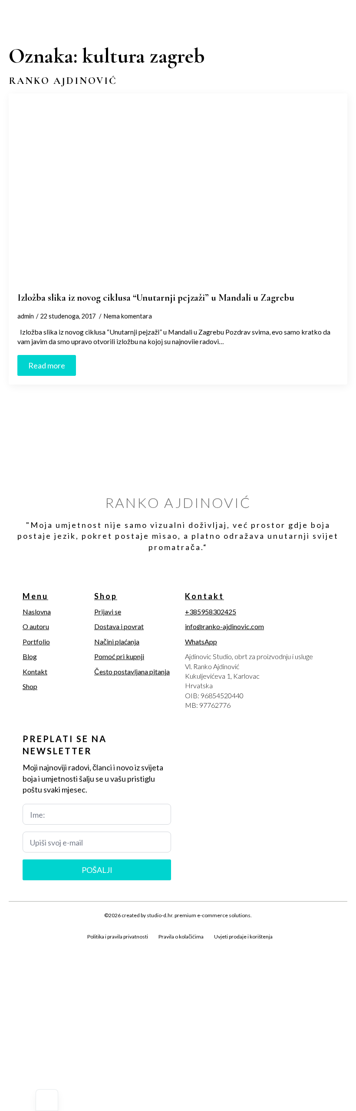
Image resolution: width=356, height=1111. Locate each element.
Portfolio (36, 641)
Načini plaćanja (116, 641)
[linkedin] (59, 947)
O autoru (36, 626)
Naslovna (37, 611)
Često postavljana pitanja (132, 671)
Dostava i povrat (119, 626)
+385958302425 (210, 611)
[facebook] (15, 947)
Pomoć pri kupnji (119, 656)
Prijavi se (107, 611)
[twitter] (29, 947)
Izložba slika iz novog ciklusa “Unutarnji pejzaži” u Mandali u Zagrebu (155, 297)
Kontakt (35, 671)
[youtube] (74, 947)
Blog (30, 656)
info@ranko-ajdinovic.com (224, 626)
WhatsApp (201, 641)
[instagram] (44, 947)
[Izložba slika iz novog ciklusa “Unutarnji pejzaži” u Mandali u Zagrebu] (178, 192)
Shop (30, 686)
